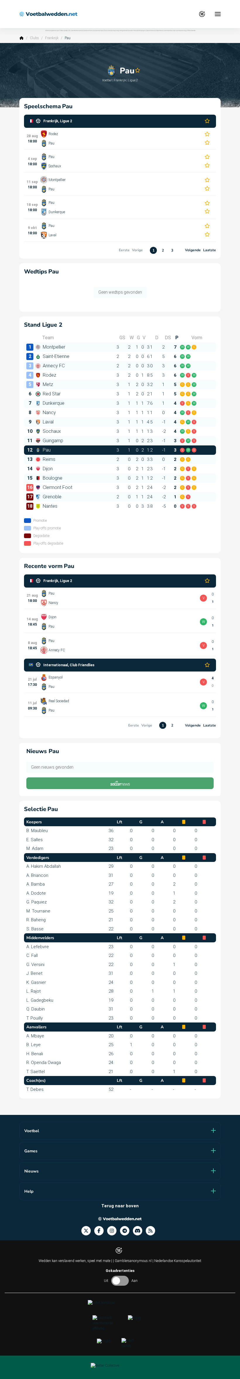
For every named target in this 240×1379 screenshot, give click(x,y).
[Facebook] (100, 1231)
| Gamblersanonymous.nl (132, 1261)
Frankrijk (52, 38)
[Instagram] (113, 1231)
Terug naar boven (120, 1205)
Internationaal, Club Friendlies (69, 665)
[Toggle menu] (217, 14)
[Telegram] (126, 1231)
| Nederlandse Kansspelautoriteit (176, 1261)
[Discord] (139, 1231)
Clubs (34, 38)
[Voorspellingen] (152, 1231)
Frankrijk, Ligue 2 (57, 121)
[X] (87, 1231)
